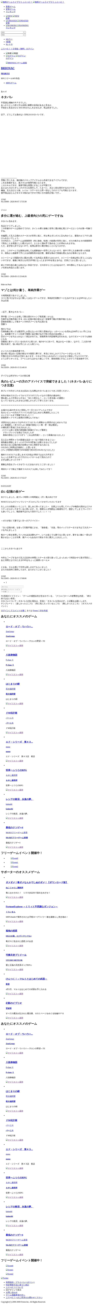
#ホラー (9, 39)
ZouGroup (10, 631)
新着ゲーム (11, 7)
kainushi (9, 804)
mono (8, 747)
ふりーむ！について (14, 1287)
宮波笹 (9, 1008)
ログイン (30, 49)
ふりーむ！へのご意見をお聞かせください (24, 1298)
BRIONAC (8, 68)
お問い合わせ (11, 1292)
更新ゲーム (11, 9)
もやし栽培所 (11, 775)
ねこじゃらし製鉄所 (14, 888)
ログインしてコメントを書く (13, 611)
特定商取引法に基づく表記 (17, 1285)
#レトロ (9, 44)
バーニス (10, 718)
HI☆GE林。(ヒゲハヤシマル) (18, 936)
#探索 (8, 42)
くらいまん (11, 912)
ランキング (11, 12)
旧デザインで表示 (13, 1290)
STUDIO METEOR (14, 960)
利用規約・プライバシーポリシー (20, 1282)
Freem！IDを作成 (40, 611)
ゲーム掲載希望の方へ (15, 1295)
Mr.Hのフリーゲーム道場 (16, 833)
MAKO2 (5, 73)
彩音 (8, 984)
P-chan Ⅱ (10, 660)
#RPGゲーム (11, 83)
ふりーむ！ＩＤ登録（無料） (13, 49)
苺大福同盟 (11, 689)
